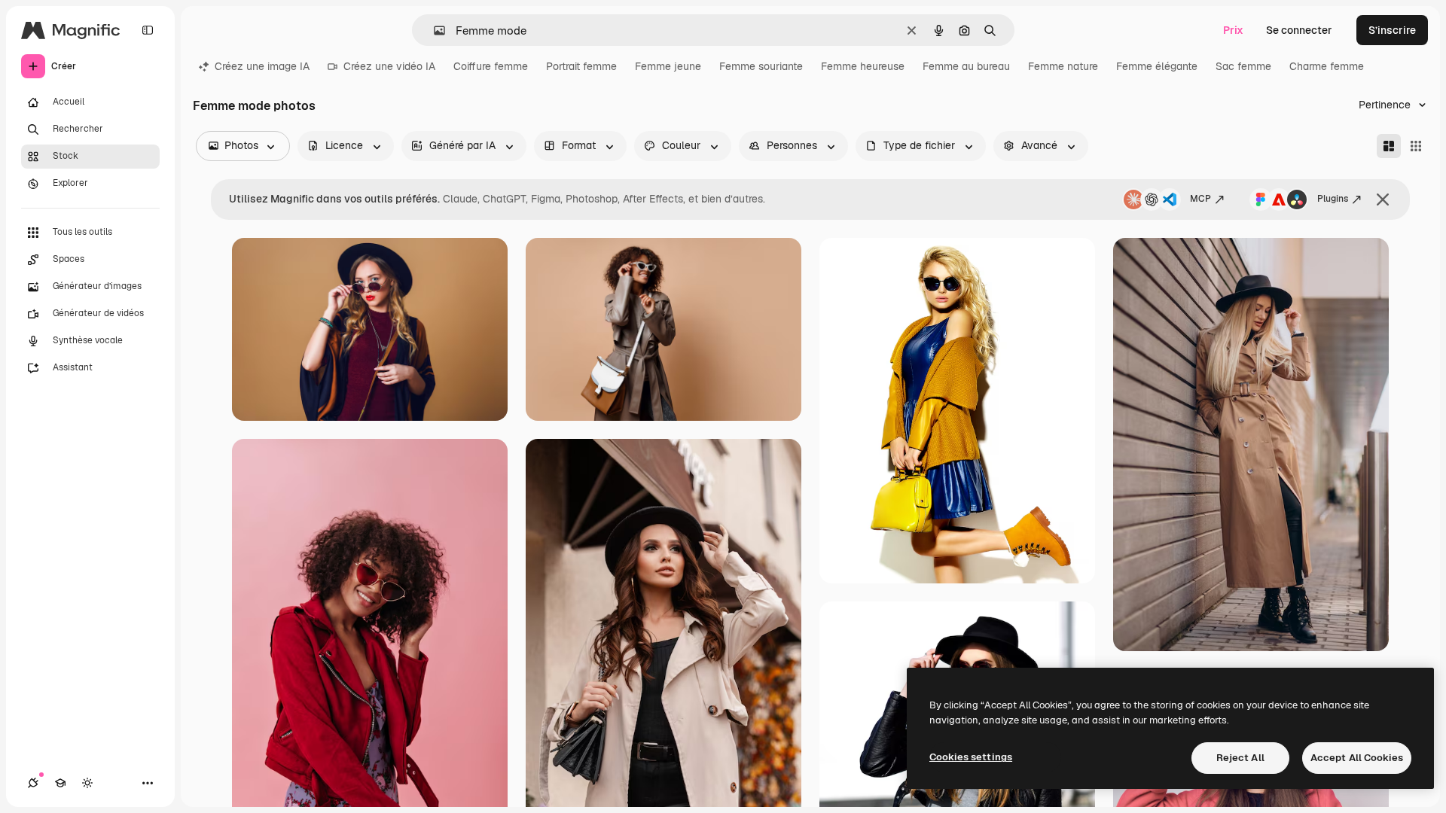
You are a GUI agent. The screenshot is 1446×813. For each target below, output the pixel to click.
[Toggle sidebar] (148, 30)
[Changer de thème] (87, 783)
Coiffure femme (490, 66)
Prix (1233, 30)
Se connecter (1299, 30)
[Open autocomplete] (433, 30)
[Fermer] (1383, 199)
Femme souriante (761, 66)
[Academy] (60, 783)
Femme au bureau (966, 66)
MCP (1200, 199)
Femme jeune (668, 66)
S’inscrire (1392, 30)
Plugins (1332, 199)
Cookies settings (970, 757)
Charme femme (1326, 66)
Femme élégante (1156, 66)
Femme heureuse (863, 66)
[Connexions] (33, 783)
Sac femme (1243, 66)
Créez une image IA (262, 66)
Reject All (1240, 757)
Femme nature (1063, 66)
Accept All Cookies (1356, 757)
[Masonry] (1389, 146)
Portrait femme (581, 66)
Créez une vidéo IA (389, 66)
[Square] (1416, 146)
